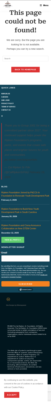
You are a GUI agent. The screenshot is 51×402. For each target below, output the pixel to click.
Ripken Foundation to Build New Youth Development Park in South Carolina (20, 210)
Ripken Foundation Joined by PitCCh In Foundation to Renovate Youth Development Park (25, 194)
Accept (12, 395)
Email (4, 253)
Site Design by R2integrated (16, 305)
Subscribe (26, 284)
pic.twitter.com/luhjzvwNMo (20, 159)
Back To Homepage (25, 70)
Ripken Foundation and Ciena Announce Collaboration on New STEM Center (21, 227)
